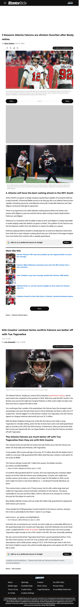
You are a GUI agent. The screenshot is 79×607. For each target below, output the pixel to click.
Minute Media (12, 598)
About (10, 582)
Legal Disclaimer (43, 589)
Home (8, 315)
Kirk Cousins (16, 569)
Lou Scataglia (9, 342)
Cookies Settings (27, 593)
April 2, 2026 (36, 468)
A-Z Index (11, 593)
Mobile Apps (12, 586)
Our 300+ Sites (58, 582)
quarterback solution (57, 396)
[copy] (17, 48)
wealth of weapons (31, 530)
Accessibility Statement (62, 589)
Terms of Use (13, 589)
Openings (24, 582)
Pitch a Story (42, 586)
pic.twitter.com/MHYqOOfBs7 (17, 466)
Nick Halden (9, 43)
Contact (40, 582)
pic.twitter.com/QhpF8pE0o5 (28, 517)
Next (67, 101)
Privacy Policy (58, 586)
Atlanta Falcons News (19, 315)
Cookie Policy (26, 589)
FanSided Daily (27, 586)
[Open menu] (5, 3)
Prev (11, 101)
